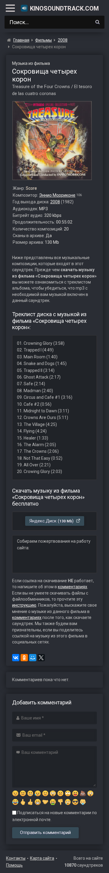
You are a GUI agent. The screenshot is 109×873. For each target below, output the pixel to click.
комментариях (72, 586)
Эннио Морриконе (57, 195)
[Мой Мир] (32, 657)
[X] (41, 657)
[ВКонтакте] (15, 657)
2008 (55, 201)
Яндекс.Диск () (52, 521)
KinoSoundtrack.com (64, 8)
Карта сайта (42, 858)
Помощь (14, 865)
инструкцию (24, 605)
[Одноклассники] (24, 657)
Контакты (15, 858)
